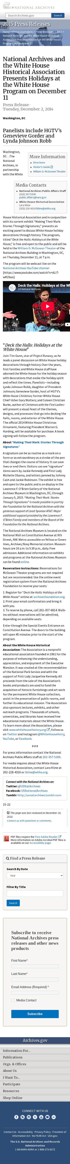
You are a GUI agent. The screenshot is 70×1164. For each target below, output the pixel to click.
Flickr (53, 1117)
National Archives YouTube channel (26, 268)
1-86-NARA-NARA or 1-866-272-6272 (35, 1149)
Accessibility (25, 1132)
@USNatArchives (29, 786)
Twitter (12, 734)
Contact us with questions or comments (29, 820)
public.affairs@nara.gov (32, 197)
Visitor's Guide (41, 167)
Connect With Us (35, 1111)
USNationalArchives (34, 791)
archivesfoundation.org (49, 597)
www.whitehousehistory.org (28, 730)
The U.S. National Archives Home (28, 6)
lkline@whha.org (45, 208)
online (24, 562)
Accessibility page (40, 843)
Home (6, 32)
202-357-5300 (51, 757)
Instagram (28, 1117)
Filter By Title (16, 887)
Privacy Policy (43, 1132)
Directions (39, 162)
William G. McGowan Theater (49, 171)
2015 (59, 32)
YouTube (8, 739)
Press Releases (45, 32)
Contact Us (10, 1132)
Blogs (47, 1117)
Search (58, 15)
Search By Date (17, 869)
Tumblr (35, 1117)
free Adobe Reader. (47, 837)
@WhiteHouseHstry (51, 734)
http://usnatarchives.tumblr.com (39, 795)
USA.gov (53, 1136)
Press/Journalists (22, 32)
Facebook (25, 739)
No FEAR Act (39, 1136)
